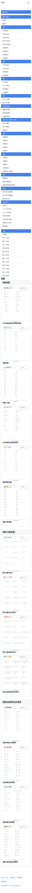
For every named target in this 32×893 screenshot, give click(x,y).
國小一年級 (5, 238)
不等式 (4, 205)
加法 (3, 27)
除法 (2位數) (6, 99)
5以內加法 (5, 30)
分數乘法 (5, 147)
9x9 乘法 (5, 82)
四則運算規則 (6, 106)
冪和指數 (5, 226)
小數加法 (5, 157)
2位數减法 (5, 72)
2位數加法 (5, 48)
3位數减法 (5, 75)
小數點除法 (5, 168)
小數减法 (5, 161)
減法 (3, 61)
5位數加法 (5, 58)
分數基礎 (5, 137)
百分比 (4, 188)
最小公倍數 (5, 126)
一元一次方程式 (6, 209)
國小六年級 (5, 255)
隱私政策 (12, 877)
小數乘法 (5, 164)
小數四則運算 (6, 116)
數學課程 (5, 12)
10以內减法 (5, 65)
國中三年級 (5, 265)
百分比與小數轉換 (7, 195)
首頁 (3, 2)
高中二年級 (5, 272)
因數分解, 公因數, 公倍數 (9, 120)
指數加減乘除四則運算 (8, 185)
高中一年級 (5, 269)
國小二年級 (5, 241)
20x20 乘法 (5, 85)
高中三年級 (5, 275)
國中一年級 (5, 258)
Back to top (4, 877)
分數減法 (5, 144)
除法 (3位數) (6, 102)
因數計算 (5, 130)
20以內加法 (5, 37)
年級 (3, 231)
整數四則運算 (6, 109)
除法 (3, 96)
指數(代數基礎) (6, 181)
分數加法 (5, 140)
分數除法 (5, 150)
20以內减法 (5, 68)
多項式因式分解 (6, 219)
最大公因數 (5, 123)
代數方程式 (5, 202)
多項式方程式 (6, 216)
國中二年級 (5, 262)
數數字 (4, 24)
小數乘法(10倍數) (7, 171)
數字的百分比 (6, 198)
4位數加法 (5, 54)
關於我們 (19, 877)
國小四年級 (5, 248)
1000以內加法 (6, 44)
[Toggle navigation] (28, 2)
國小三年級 (5, 245)
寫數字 (4, 20)
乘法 (3, 78)
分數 (3, 133)
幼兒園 (4, 234)
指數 (3, 174)
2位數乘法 (5, 89)
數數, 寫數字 (6, 17)
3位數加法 (5, 51)
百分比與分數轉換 (7, 192)
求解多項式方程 (6, 223)
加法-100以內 (6, 41)
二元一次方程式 (6, 212)
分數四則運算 (6, 113)
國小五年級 (5, 251)
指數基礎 (5, 178)
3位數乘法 (5, 92)
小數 (3, 154)
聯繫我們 (3, 881)
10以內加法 (5, 34)
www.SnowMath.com (14, 885)
